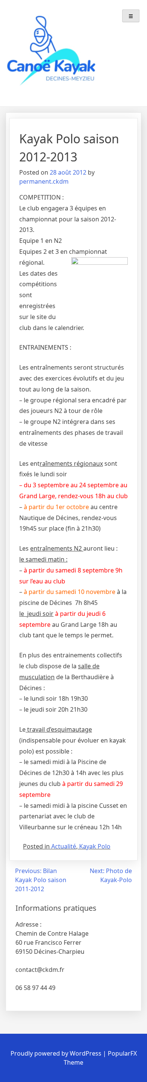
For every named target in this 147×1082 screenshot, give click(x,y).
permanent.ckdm (44, 181)
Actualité (63, 846)
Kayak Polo (94, 846)
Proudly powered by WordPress (57, 1053)
